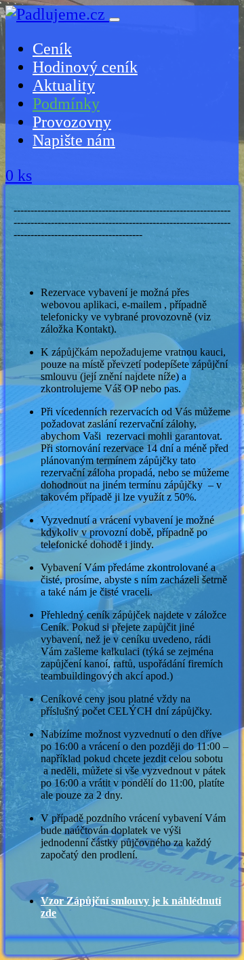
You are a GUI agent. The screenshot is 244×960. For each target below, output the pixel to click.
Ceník (52, 49)
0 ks (18, 175)
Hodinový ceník (85, 67)
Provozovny (72, 122)
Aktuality (64, 85)
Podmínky (66, 103)
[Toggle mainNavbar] (114, 20)
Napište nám (74, 140)
